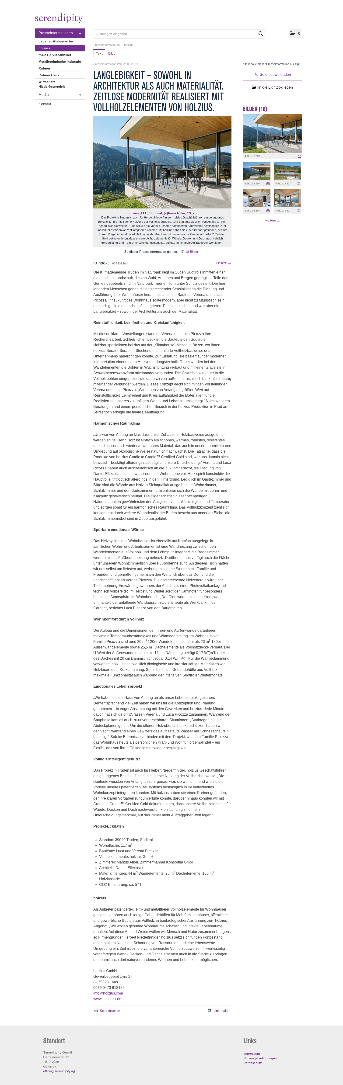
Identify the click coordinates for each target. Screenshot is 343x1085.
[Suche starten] (261, 33)
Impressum (251, 1053)
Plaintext (222, 263)
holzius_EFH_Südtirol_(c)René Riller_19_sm (162, 213)
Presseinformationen (55, 33)
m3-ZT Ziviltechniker (54, 55)
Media (43, 95)
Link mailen (222, 1010)
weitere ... (272, 220)
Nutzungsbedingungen (260, 1058)
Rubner (44, 68)
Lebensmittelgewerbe (55, 41)
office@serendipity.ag (59, 1071)
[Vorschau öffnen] (162, 162)
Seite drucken (110, 1010)
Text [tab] (99, 53)
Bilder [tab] (112, 53)
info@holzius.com (108, 993)
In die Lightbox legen (275, 87)
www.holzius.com (107, 999)
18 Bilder (191, 251)
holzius (44, 48)
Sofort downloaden (275, 74)
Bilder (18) (255, 108)
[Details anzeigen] (299, 156)
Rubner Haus (48, 75)
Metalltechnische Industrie (59, 61)
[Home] (59, 19)
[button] (295, 33)
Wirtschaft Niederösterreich (51, 84)
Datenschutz (252, 1063)
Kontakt (44, 104)
